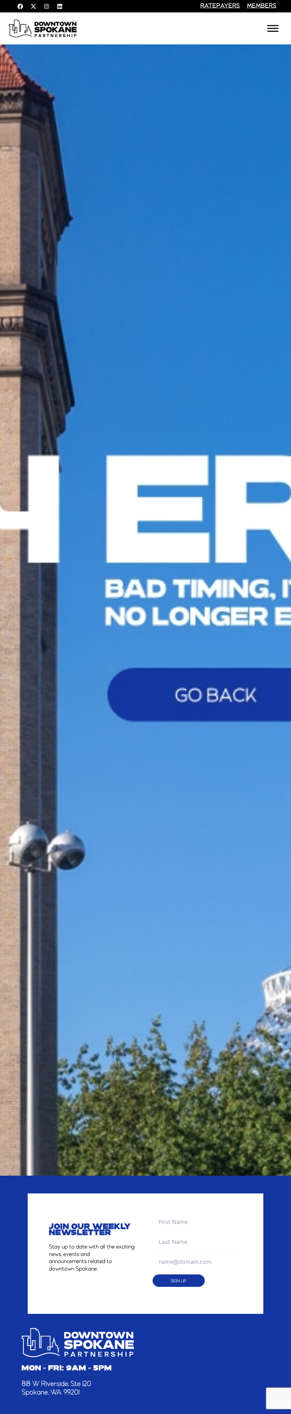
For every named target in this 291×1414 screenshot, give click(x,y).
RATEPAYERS (220, 6)
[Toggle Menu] (273, 28)
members (261, 6)
